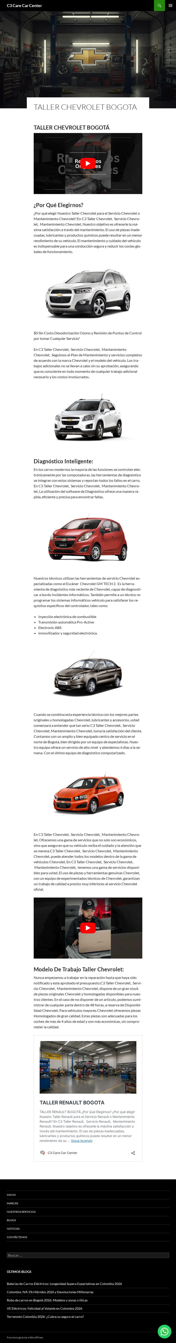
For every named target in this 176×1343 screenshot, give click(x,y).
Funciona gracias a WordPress (25, 1337)
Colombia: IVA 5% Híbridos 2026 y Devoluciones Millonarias (50, 1292)
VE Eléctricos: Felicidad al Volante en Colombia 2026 (44, 1308)
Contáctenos (17, 1237)
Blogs (11, 1220)
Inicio (11, 1194)
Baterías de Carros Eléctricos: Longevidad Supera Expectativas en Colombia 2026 (64, 1284)
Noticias (13, 1228)
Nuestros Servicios (21, 1211)
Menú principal (170, 5)
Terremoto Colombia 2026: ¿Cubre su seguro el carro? (45, 1317)
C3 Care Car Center (24, 5)
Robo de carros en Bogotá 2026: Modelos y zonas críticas (47, 1300)
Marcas (12, 1203)
